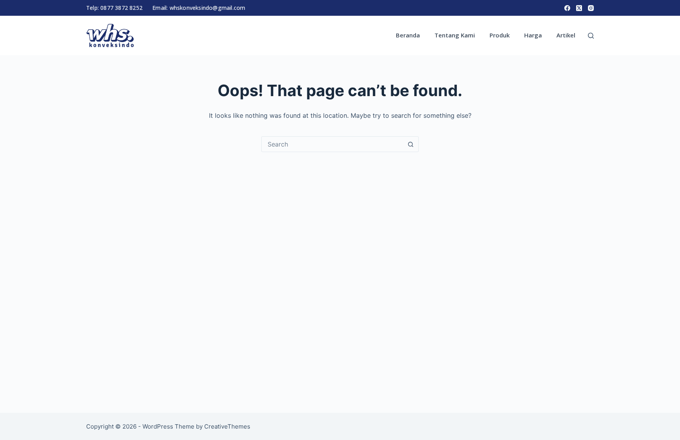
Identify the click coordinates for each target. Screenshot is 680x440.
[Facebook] (567, 8)
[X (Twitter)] (579, 8)
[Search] (591, 36)
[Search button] (410, 144)
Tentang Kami (454, 35)
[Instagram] (591, 8)
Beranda (408, 35)
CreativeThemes (227, 426)
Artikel (565, 35)
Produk (500, 35)
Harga (533, 35)
